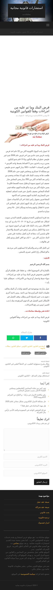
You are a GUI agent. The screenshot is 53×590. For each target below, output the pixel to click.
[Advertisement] (26, 74)
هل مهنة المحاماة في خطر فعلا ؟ (33, 406)
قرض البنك (25, 353)
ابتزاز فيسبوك (43, 523)
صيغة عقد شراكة (42, 507)
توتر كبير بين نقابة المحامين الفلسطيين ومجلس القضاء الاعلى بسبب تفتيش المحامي (27, 389)
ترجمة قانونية (43, 517)
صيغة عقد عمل (43, 502)
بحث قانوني (44, 512)
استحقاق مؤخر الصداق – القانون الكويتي (33, 374)
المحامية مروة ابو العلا (32, 116)
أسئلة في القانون (39, 346)
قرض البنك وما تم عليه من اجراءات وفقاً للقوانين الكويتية (29, 109)
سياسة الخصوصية (28, 574)
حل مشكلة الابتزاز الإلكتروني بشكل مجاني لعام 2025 (25, 401)
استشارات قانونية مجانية (26, 8)
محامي (16, 543)
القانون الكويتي (27, 346)
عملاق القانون (16, 346)
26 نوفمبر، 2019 (44, 116)
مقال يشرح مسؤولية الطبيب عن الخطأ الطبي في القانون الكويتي (27, 364)
